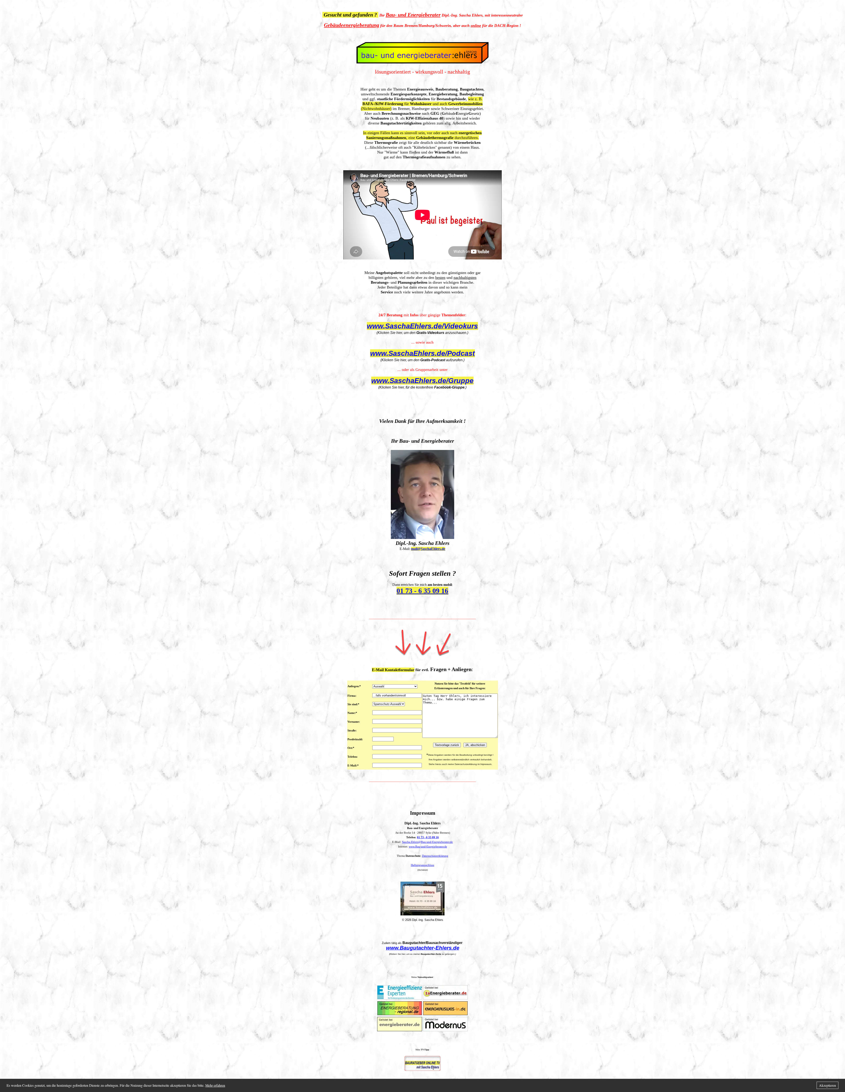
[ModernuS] (445, 1029)
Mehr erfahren (215, 1085)
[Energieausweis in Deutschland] (445, 1013)
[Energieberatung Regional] (399, 1013)
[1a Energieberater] (445, 998)
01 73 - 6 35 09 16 (428, 837)
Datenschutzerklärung (435, 855)
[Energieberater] (399, 1029)
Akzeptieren (827, 1085)
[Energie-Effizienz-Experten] (399, 998)
